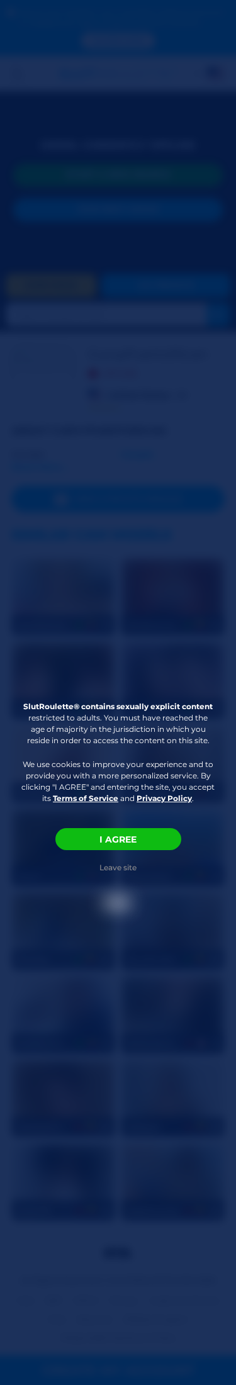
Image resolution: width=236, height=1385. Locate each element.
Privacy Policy (164, 798)
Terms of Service (85, 798)
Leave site (118, 867)
